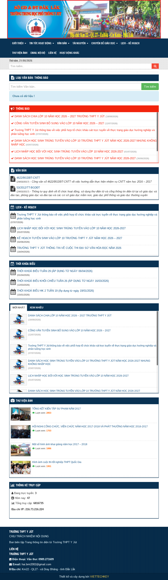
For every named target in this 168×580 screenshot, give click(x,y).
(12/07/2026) (111, 123)
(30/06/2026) (142, 158)
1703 (48, 430)
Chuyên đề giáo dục (103, 43)
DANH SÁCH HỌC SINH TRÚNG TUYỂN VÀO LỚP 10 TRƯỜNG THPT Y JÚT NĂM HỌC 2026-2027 (75, 158)
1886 (48, 448)
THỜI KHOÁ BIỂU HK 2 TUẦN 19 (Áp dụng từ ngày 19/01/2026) (55, 290)
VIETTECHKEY (99, 576)
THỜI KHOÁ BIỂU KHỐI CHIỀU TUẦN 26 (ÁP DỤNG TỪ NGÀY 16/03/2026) (63, 280)
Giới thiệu (18, 43)
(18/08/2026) (112, 116)
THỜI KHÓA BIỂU (25, 264)
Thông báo (23, 108)
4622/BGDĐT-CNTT (28, 177)
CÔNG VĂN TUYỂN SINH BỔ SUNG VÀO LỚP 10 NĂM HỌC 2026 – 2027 (59, 123)
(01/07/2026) (130, 151)
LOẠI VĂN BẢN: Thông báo (32, 78)
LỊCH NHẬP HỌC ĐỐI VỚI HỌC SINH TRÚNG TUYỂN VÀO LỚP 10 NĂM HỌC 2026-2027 (68, 151)
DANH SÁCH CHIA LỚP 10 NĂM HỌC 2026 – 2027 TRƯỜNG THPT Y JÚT (59, 116)
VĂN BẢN (21, 170)
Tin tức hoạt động (40, 43)
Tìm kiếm (150, 86)
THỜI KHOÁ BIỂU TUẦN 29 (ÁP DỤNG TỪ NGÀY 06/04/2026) (54, 271)
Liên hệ (52, 53)
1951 (48, 466)
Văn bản (62, 43)
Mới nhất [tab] (18, 307)
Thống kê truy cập (28, 485)
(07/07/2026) (42, 134)
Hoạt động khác (69, 53)
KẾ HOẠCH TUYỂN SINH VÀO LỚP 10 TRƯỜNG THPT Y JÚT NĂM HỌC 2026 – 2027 (69, 238)
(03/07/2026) (32, 144)
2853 (48, 413)
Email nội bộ (38, 53)
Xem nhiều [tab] (36, 307)
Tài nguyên (79, 43)
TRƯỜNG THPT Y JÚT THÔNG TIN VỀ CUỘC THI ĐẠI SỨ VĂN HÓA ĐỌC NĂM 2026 (69, 247)
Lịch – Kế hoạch (130, 43)
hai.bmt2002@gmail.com (36, 564)
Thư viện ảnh (19, 53)
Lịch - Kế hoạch (26, 207)
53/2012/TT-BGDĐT (28, 187)
